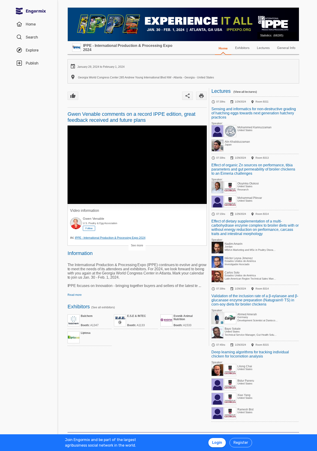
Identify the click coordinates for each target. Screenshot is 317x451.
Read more (75, 294)
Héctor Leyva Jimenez (239, 258)
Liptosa (86, 333)
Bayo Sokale (233, 328)
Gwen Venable (93, 218)
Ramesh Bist (245, 409)
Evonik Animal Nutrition (183, 317)
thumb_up (73, 96)
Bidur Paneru (245, 380)
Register (240, 442)
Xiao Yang (243, 395)
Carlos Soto (232, 272)
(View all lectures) (245, 91)
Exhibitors (242, 48)
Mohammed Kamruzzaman (254, 127)
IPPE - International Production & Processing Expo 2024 (110, 237)
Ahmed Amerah (247, 314)
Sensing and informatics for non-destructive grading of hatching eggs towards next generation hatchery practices (253, 113)
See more (137, 245)
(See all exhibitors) (103, 307)
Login (217, 442)
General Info (286, 48)
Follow (89, 228)
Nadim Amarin (234, 243)
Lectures (263, 48)
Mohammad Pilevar (249, 198)
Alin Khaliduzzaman (237, 141)
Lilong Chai (244, 366)
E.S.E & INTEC (136, 316)
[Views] (272, 33)
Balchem (87, 316)
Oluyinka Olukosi (248, 183)
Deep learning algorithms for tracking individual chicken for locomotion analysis (250, 354)
